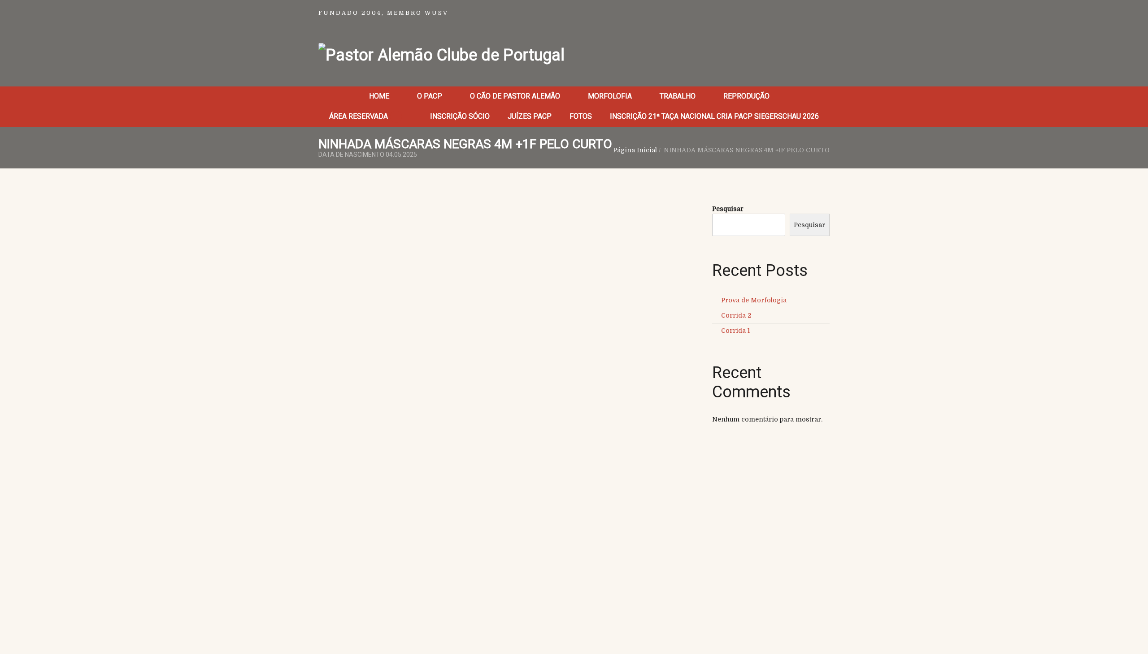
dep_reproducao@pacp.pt (749, 557)
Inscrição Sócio (460, 116)
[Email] (396, 281)
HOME (379, 96)
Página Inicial (635, 150)
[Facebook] (329, 281)
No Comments (422, 231)
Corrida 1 (735, 330)
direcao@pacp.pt (749, 547)
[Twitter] (352, 281)
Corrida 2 (736, 315)
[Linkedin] (374, 281)
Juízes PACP (530, 116)
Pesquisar (728, 208)
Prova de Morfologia (754, 300)
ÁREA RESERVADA (359, 116)
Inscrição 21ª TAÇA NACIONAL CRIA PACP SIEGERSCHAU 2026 (714, 116)
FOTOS (581, 116)
